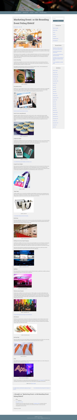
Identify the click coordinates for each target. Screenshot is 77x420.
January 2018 (55, 114)
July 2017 (54, 126)
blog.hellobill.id (39, 416)
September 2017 (55, 122)
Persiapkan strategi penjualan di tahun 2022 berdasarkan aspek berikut (58, 58)
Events (36, 12)
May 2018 (54, 106)
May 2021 (54, 89)
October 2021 (55, 78)
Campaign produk (36, 403)
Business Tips (25, 12)
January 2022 (55, 72)
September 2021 (55, 80)
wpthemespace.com (47, 418)
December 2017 (55, 116)
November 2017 (55, 118)
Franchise (54, 36)
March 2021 (55, 93)
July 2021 (54, 85)
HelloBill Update (55, 38)
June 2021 (54, 87)
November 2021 (55, 76)
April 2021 (54, 91)
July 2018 (54, 101)
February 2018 (55, 112)
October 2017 (55, 120)
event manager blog (41, 380)
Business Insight (18, 12)
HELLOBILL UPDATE (43, 12)
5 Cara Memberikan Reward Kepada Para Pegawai (41, 387)
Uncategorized (55, 40)
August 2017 (55, 124)
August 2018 (55, 99)
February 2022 (55, 70)
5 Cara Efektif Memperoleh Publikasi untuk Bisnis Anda (22, 161)
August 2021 (55, 83)
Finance (31, 12)
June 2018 (54, 104)
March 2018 (55, 110)
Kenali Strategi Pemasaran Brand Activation (21, 111)
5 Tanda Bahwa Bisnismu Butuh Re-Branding (21, 215)
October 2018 (55, 95)
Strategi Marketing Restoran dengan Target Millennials (23, 314)
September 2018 (55, 97)
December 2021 (55, 74)
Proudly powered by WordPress (32, 418)
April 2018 (54, 108)
